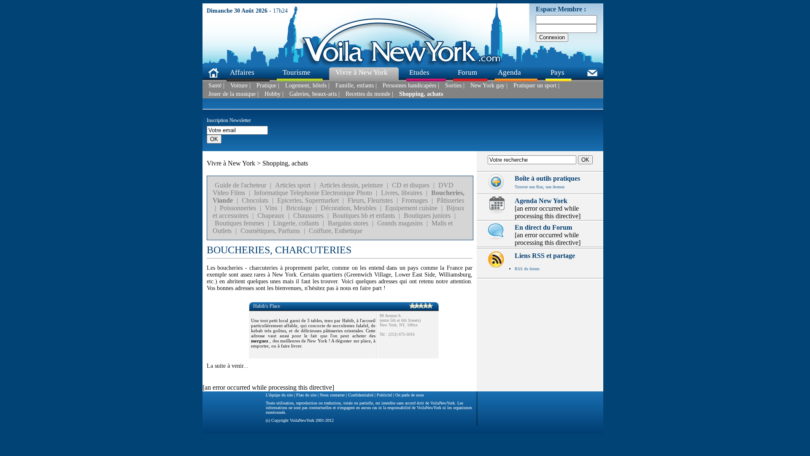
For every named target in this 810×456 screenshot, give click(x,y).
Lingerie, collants (296, 223)
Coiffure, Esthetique (335, 230)
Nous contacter (332, 395)
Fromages (415, 200)
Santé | (216, 86)
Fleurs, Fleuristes (370, 200)
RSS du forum (527, 268)
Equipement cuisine (411, 208)
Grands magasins (400, 223)
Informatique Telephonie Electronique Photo (313, 192)
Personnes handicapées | (411, 86)
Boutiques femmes (239, 223)
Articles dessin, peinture (351, 185)
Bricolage (299, 208)
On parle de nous (409, 395)
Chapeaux (270, 215)
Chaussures (308, 215)
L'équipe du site (279, 395)
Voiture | (240, 86)
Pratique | (267, 86)
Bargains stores (348, 223)
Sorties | (454, 86)
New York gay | (489, 86)
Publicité (384, 395)
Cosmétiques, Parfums (270, 230)
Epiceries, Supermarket (308, 200)
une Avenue (554, 187)
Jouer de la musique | (233, 94)
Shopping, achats (421, 94)
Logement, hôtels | (307, 86)
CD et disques (410, 185)
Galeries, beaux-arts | (314, 94)
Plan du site (306, 395)
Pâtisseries (450, 200)
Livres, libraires (401, 192)
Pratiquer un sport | (536, 86)
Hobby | (274, 94)
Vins (271, 208)
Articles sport (292, 185)
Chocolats (255, 200)
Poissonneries (238, 208)
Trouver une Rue (529, 187)
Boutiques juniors (427, 215)
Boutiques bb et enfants (363, 215)
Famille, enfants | (356, 86)
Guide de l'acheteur (240, 185)
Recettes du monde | (369, 94)
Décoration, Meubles (348, 208)
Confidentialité (360, 395)
